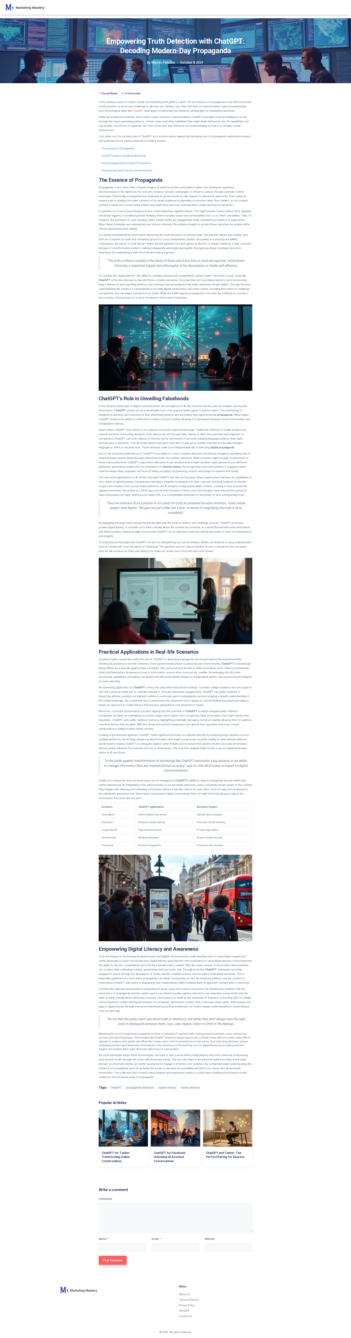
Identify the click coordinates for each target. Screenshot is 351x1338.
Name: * (103, 1239)
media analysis (190, 1087)
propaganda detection (140, 1087)
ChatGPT (138, 110)
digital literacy (167, 1087)
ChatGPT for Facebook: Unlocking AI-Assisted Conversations (170, 1157)
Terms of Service (189, 1299)
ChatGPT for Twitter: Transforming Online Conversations (116, 1157)
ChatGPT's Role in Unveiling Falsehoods (123, 155)
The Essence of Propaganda (117, 148)
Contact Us (185, 1316)
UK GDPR (184, 1310)
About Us (184, 1294)
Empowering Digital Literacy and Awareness (126, 170)
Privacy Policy (187, 1305)
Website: (210, 1239)
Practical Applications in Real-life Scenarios (126, 163)
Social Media (110, 93)
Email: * (156, 1239)
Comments (105, 1199)
